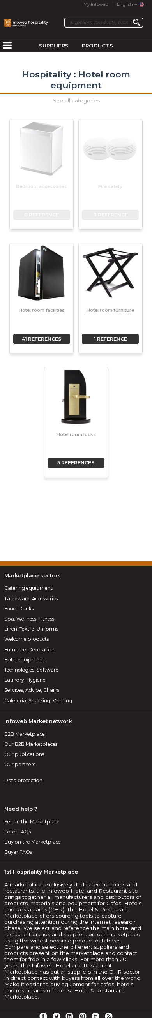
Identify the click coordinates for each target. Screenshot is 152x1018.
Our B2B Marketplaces (30, 744)
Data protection (23, 780)
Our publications (24, 754)
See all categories (76, 100)
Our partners (19, 764)
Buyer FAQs (18, 852)
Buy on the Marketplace (32, 842)
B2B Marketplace (24, 734)
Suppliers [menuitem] (54, 45)
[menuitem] (7, 46)
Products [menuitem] (97, 45)
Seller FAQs (17, 832)
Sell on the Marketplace (32, 822)
